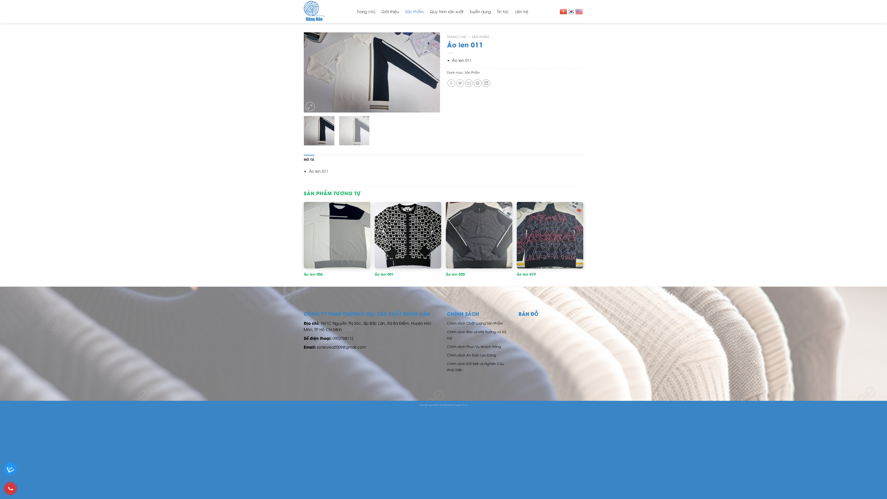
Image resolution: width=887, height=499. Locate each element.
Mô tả (309, 159)
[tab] (309, 159)
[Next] (431, 72)
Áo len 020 (455, 274)
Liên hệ (521, 11)
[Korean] (571, 11)
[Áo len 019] (550, 235)
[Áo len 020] (479, 235)
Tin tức (503, 11)
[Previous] (312, 72)
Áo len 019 (526, 274)
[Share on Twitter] (460, 83)
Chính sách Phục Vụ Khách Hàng (474, 346)
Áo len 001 (384, 274)
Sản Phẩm (414, 11)
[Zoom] (310, 106)
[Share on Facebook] (451, 83)
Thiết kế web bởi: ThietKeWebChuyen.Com (443, 404)
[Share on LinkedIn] (486, 83)
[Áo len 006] (337, 235)
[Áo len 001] (408, 235)
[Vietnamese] (564, 11)
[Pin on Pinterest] (478, 83)
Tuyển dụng (480, 11)
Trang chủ (366, 11)
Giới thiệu (390, 11)
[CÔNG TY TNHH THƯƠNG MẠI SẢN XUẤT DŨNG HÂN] (327, 11)
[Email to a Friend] (469, 83)
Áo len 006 (313, 274)
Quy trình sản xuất (447, 11)
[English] (579, 11)
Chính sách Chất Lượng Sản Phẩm (475, 323)
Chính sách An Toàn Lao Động (471, 355)
